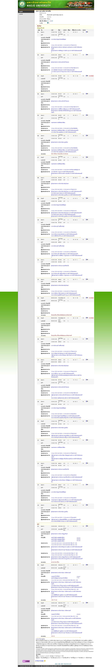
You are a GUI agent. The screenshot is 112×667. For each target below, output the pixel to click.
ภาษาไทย (89, 9)
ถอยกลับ (21, 14)
